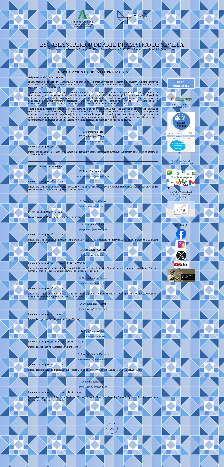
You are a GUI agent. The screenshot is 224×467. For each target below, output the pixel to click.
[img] (112, 15)
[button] (112, 428)
